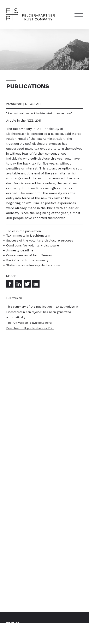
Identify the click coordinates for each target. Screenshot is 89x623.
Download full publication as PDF (30, 328)
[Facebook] (9, 284)
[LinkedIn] (18, 284)
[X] (27, 284)
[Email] (36, 284)
